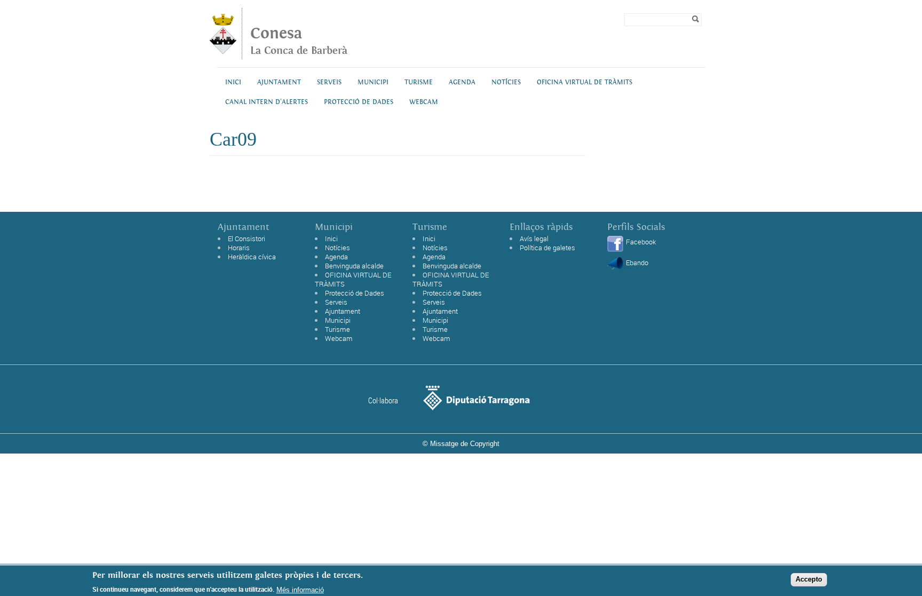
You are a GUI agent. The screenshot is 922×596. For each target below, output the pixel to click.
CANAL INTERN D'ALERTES (266, 102)
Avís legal (534, 238)
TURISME (418, 82)
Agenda (462, 82)
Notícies (506, 82)
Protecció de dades (358, 102)
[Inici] (223, 51)
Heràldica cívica (252, 256)
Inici (233, 82)
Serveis (329, 82)
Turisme (337, 329)
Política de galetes (547, 247)
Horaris (239, 247)
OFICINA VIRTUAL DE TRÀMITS (353, 279)
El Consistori (246, 238)
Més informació (300, 589)
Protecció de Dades (354, 293)
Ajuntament (279, 82)
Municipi (372, 82)
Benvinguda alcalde (354, 266)
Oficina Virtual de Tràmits (584, 82)
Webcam (423, 102)
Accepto (809, 579)
